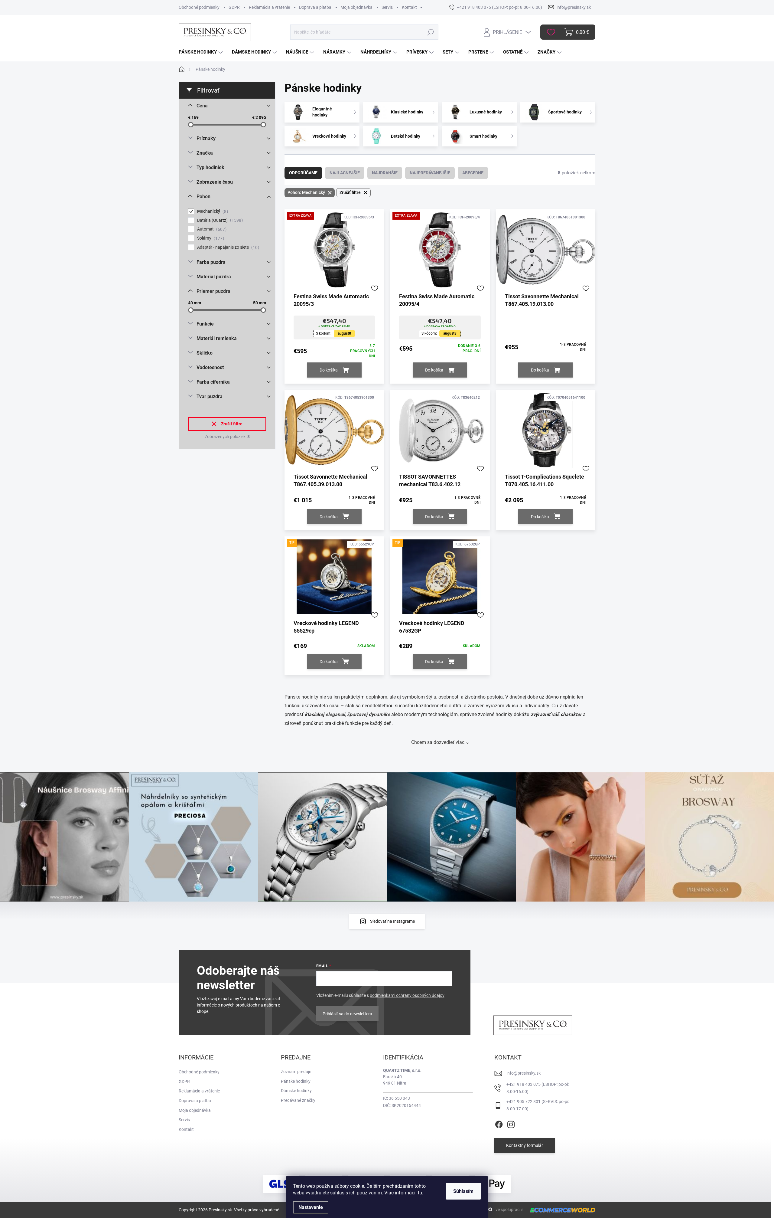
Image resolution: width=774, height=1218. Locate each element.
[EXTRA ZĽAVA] (334, 252)
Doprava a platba (315, 7)
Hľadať (430, 32)
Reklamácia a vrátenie (269, 7)
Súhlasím (463, 1191)
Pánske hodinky (296, 1081)
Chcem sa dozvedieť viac (437, 742)
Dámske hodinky (296, 1090)
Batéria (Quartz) (219, 220)
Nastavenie (310, 1207)
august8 (344, 333)
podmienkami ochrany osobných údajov (407, 995)
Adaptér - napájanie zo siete (227, 247)
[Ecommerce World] (560, 1210)
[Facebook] (498, 1123)
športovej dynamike (368, 714)
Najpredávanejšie (430, 172)
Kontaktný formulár (524, 1145)
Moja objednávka (356, 7)
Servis (387, 7)
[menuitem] (201, 52)
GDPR (234, 7)
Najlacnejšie (345, 172)
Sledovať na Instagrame (392, 921)
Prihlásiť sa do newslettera (347, 1013)
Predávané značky (298, 1100)
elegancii (335, 714)
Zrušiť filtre (231, 423)
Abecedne (472, 172)
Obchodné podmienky (199, 7)
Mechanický (211, 211)
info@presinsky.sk (523, 1073)
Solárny (210, 238)
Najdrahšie (385, 172)
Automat (211, 229)
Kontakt (409, 7)
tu (420, 1193)
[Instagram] (510, 1123)
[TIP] (334, 579)
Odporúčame (303, 172)
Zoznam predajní (296, 1071)
